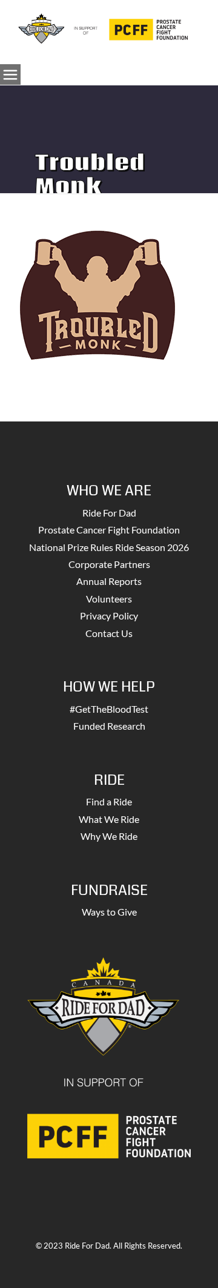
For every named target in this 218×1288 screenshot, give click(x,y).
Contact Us (109, 633)
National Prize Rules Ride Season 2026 (109, 547)
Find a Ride (109, 801)
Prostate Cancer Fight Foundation (109, 529)
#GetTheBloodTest (109, 709)
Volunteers (109, 598)
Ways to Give (109, 911)
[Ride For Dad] (103, 27)
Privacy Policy (109, 615)
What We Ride (109, 819)
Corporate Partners (109, 564)
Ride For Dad (109, 512)
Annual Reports (109, 581)
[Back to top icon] (193, 1263)
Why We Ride (109, 836)
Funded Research (109, 726)
